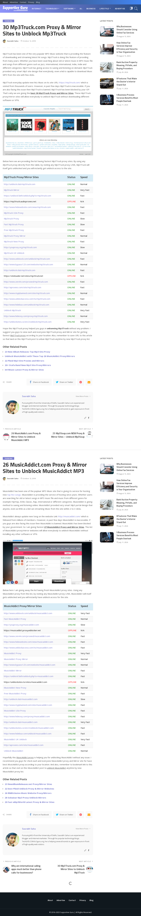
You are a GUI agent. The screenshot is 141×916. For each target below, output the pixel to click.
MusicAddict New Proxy (15, 687)
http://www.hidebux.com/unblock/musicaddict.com (27, 733)
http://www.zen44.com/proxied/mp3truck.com (26, 281)
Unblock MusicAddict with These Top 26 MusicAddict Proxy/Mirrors (40, 356)
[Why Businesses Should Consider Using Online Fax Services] (107, 31)
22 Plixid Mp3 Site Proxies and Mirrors (24, 360)
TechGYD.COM (28, 409)
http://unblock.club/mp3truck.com (19, 184)
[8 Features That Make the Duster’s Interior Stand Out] (107, 83)
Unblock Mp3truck (12, 310)
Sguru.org (40, 409)
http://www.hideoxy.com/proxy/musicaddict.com (27, 716)
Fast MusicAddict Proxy (15, 618)
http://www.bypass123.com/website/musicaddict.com (29, 664)
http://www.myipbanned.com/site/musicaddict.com (28, 705)
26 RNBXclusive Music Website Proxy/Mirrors (28, 793)
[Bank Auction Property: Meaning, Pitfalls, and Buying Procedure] (107, 67)
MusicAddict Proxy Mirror (16, 659)
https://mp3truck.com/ (69, 82)
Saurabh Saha (12, 41)
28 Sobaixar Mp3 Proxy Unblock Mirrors (25, 797)
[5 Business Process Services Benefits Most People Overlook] (107, 100)
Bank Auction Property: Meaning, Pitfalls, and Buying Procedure (127, 65)
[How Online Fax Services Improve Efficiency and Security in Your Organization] (107, 49)
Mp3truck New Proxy (14, 241)
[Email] (89, 382)
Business (16, 891)
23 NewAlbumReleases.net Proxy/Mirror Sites (28, 784)
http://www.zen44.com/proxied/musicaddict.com (27, 636)
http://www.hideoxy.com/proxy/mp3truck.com (26, 316)
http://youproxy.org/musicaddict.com (21, 624)
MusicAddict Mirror (13, 670)
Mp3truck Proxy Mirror (14, 235)
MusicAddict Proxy (12, 653)
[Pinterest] (80, 382)
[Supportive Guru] (15, 9)
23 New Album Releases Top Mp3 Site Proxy (27, 351)
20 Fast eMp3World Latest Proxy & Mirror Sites (29, 802)
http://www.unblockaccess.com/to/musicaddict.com (28, 647)
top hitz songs (14, 494)
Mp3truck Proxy (11, 218)
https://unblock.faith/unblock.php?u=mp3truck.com (27, 195)
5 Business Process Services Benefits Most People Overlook (127, 98)
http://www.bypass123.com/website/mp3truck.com (28, 264)
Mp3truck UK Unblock (14, 253)
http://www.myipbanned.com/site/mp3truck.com (27, 293)
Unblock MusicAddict (13, 750)
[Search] (136, 8)
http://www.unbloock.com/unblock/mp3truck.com (27, 258)
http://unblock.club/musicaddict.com (20, 699)
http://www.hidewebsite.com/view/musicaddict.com (28, 641)
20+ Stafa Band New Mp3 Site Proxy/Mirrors (28, 365)
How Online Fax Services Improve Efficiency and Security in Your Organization (126, 47)
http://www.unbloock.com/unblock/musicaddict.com (28, 613)
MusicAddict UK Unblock (15, 739)
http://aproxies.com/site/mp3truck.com (22, 287)
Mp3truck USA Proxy (13, 212)
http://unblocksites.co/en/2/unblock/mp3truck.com (27, 321)
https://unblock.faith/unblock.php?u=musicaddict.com (28, 676)
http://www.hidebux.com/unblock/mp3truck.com (26, 304)
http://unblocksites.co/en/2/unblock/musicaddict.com (29, 727)
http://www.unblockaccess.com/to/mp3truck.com (27, 298)
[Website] (85, 418)
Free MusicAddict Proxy (15, 693)
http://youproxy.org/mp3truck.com (20, 247)
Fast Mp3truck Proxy (14, 224)
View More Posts (82, 396)
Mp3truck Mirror (11, 190)
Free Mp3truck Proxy (14, 230)
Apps (6, 891)
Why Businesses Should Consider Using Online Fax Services (126, 29)
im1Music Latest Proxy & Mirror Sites (24, 369)
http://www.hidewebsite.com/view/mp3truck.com (27, 207)
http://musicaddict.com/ (69, 516)
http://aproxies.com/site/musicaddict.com (23, 745)
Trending (8, 21)
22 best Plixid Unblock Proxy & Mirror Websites (29, 788)
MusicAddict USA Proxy (15, 710)
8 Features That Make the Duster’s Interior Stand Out (126, 81)
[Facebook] (88, 418)
